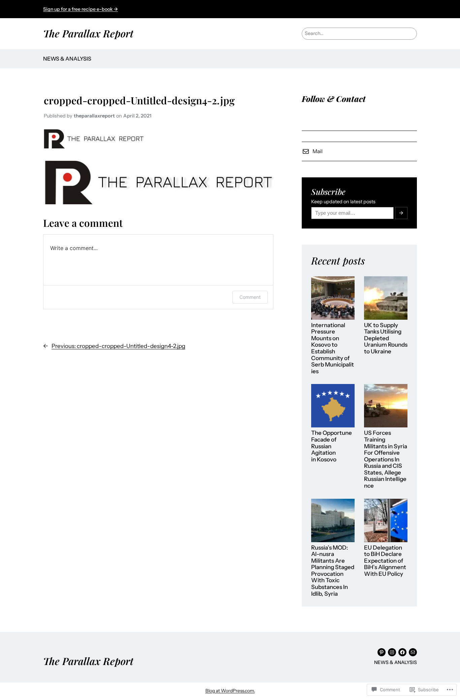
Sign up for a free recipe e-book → (80, 9)
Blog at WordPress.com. (230, 690)
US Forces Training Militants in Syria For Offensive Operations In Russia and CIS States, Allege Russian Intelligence (385, 459)
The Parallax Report (88, 33)
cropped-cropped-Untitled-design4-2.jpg (139, 100)
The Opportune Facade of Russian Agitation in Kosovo (331, 446)
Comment (250, 297)
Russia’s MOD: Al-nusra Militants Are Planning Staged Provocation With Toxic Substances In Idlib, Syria (332, 571)
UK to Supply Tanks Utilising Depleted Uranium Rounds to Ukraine (385, 338)
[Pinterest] (381, 652)
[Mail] (413, 652)
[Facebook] (402, 652)
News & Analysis (67, 58)
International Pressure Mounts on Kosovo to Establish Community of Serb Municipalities (332, 348)
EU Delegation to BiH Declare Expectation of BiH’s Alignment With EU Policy (385, 561)
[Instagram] (392, 652)
